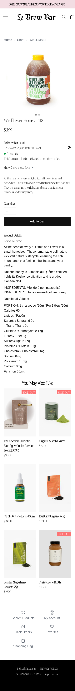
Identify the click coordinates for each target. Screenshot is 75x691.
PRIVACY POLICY (49, 668)
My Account (52, 618)
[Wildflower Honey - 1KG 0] (37, 78)
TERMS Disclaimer (26, 668)
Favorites (52, 632)
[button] (38, 17)
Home (8, 39)
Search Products (23, 618)
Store (20, 39)
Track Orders (23, 632)
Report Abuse (51, 674)
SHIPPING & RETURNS (29, 674)
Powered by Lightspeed (38, 680)
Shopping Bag (23, 646)
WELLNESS (38, 39)
